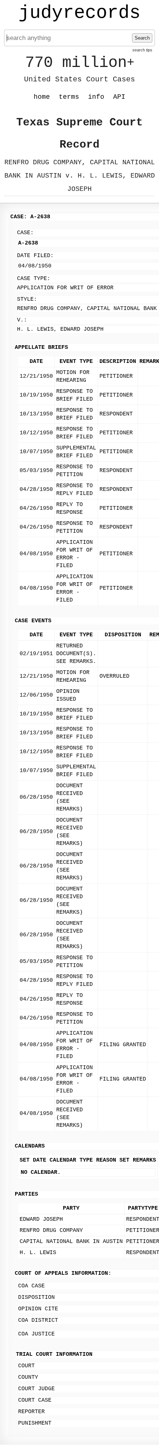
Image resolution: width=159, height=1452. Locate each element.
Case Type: (33, 279)
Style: (27, 299)
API (119, 97)
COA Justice (36, 1334)
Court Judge (36, 1389)
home (42, 97)
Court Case (34, 1400)
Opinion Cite (38, 1309)
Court (26, 1366)
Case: (25, 233)
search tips (142, 50)
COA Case (31, 1286)
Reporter (31, 1412)
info (96, 97)
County (28, 1377)
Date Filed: (35, 256)
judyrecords (79, 13)
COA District (38, 1320)
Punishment (34, 1423)
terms (69, 97)
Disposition (36, 1297)
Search (142, 38)
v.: (22, 320)
